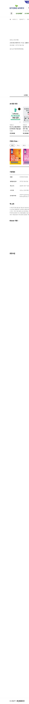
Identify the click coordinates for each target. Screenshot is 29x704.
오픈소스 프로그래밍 (14, 40)
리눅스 (18, 146)
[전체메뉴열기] (11, 13)
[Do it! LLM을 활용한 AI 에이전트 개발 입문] (15, 120)
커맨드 (12, 146)
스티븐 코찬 (12, 42)
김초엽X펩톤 (19, 13)
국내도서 (14, 19)
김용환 (26, 42)
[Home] (10, 19)
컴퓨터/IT (21, 19)
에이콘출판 (12, 45)
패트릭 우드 (17, 42)
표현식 (24, 146)
